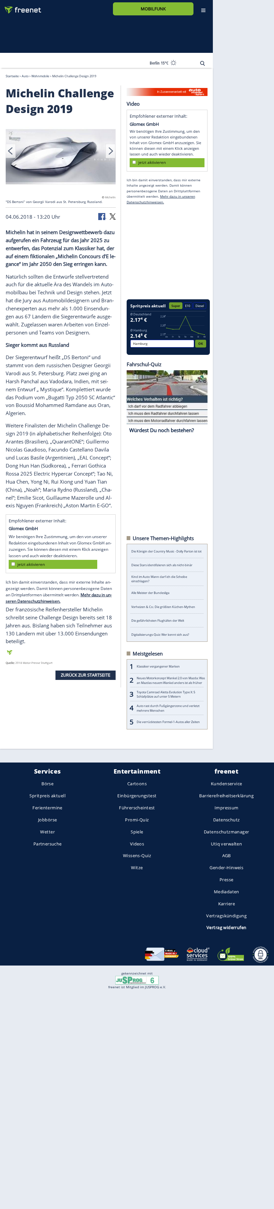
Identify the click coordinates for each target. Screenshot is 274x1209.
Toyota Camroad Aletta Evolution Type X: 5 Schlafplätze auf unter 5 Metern (166, 694)
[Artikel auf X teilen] (113, 216)
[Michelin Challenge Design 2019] (61, 156)
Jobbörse (47, 820)
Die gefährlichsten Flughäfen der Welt (157, 620)
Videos (137, 843)
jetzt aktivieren (31, 564)
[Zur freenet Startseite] (20, 7)
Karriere (226, 904)
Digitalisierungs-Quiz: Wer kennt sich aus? (160, 634)
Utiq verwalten (226, 843)
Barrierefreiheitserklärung (226, 796)
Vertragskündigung (226, 915)
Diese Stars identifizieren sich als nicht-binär (161, 565)
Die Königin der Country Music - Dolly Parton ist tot (166, 551)
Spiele (137, 832)
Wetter (47, 832)
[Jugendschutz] (136, 980)
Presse (227, 880)
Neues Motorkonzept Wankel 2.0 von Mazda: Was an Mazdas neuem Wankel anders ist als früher (171, 680)
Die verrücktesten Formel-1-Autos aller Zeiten (168, 722)
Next (111, 151)
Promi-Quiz (137, 820)
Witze (137, 868)
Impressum (227, 808)
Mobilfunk (153, 9)
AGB (226, 855)
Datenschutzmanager (226, 832)
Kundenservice (226, 784)
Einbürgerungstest (136, 796)
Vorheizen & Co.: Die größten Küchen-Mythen (163, 606)
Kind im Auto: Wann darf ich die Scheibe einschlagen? (159, 579)
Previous (11, 151)
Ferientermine (47, 808)
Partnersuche (47, 843)
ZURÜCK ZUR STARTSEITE (85, 675)
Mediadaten (226, 892)
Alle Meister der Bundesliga (150, 593)
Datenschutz (226, 820)
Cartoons (137, 784)
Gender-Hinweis (226, 868)
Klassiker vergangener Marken (158, 666)
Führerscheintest (137, 808)
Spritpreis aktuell (47, 796)
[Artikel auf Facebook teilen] (102, 216)
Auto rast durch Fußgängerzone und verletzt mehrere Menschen (168, 708)
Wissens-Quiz (137, 855)
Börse (47, 784)
